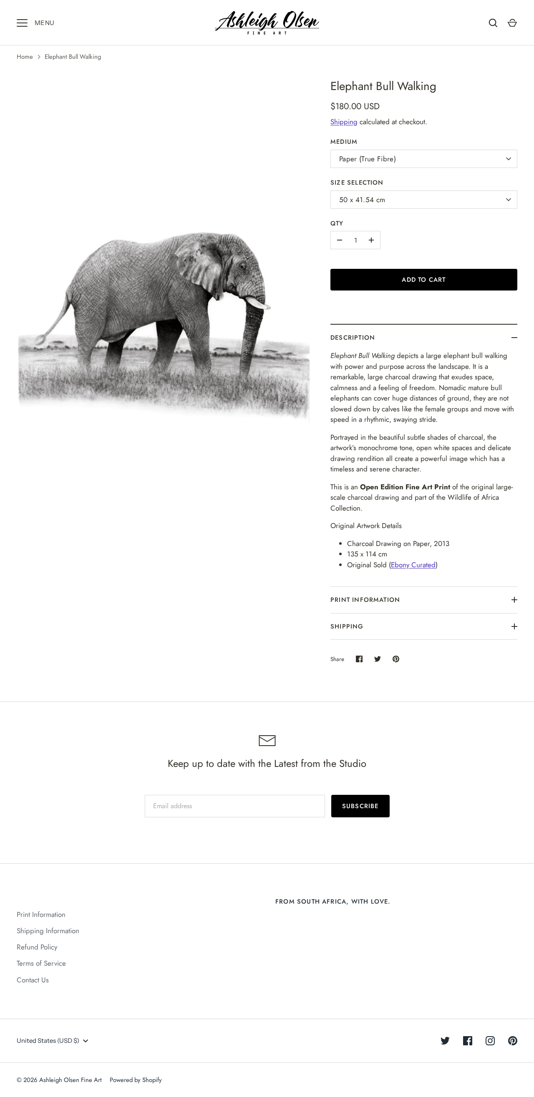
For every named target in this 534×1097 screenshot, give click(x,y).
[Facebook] (467, 1041)
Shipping (344, 122)
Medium (344, 141)
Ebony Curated (413, 565)
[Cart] (512, 23)
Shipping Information (48, 931)
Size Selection (357, 182)
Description (352, 337)
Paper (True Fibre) (367, 159)
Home (25, 56)
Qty (337, 223)
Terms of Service (41, 963)
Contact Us (33, 980)
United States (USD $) (48, 1040)
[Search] (493, 23)
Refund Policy (37, 947)
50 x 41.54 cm (362, 200)
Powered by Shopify (136, 1079)
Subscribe (360, 806)
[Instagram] (490, 1041)
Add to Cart (424, 279)
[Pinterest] (513, 1041)
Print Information (365, 599)
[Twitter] (445, 1041)
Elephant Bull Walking (73, 56)
